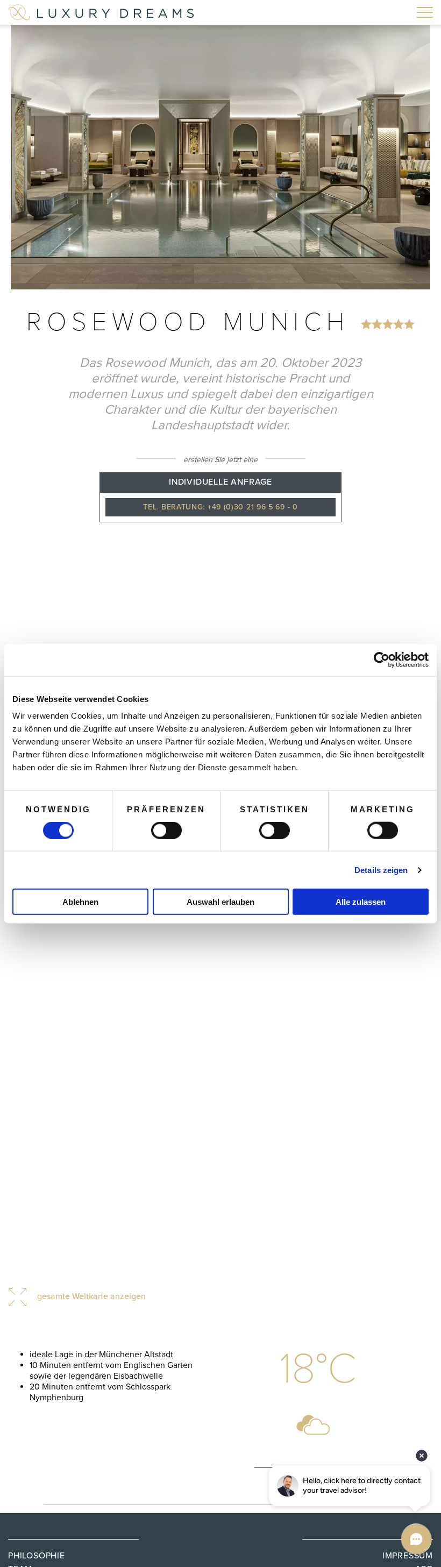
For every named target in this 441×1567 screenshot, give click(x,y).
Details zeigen (381, 869)
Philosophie (36, 1555)
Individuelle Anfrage (220, 482)
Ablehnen (80, 901)
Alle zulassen (361, 901)
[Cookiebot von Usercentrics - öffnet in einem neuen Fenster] (382, 659)
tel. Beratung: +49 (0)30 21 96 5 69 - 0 (220, 507)
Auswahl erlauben (220, 901)
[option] (220, 157)
